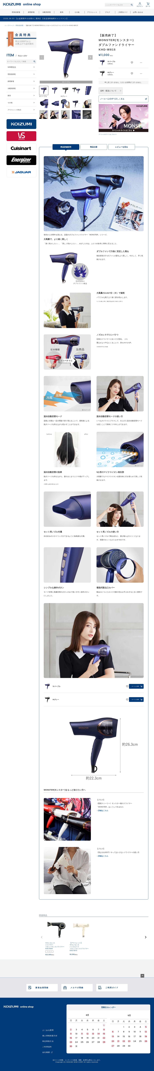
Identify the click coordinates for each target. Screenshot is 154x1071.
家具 (61, 12)
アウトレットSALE (14, 110)
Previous (41, 57)
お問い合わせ (138, 12)
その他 (77, 12)
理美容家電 (16, 12)
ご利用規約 (47, 1047)
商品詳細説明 (65, 147)
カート (148, 6)
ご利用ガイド (123, 12)
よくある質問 (48, 1030)
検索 (131, 5)
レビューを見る (121, 147)
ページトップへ (142, 976)
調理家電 (31, 12)
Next (90, 57)
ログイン (140, 6)
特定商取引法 (48, 1041)
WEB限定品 (12, 67)
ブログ (107, 12)
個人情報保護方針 (49, 1036)
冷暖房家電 (46, 12)
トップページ (9, 25)
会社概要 (46, 1052)
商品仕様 (93, 147)
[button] (41, 937)
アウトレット (92, 12)
